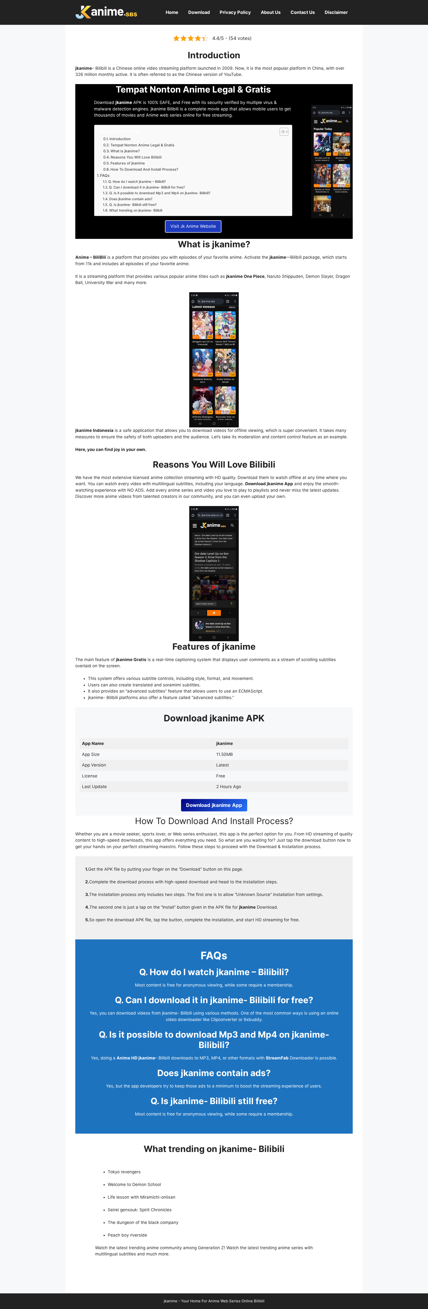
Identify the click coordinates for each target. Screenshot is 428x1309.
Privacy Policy (235, 12)
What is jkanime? (125, 151)
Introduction (120, 139)
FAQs (104, 175)
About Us (271, 12)
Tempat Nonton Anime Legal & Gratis (142, 145)
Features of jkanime (127, 163)
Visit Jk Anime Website (193, 226)
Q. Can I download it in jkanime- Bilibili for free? (147, 187)
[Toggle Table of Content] (281, 132)
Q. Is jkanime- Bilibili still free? (133, 205)
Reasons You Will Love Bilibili (136, 157)
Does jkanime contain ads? (130, 199)
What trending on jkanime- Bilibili (135, 210)
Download (199, 12)
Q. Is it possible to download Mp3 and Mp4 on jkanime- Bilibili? (159, 193)
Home (172, 12)
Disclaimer (336, 12)
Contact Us (303, 12)
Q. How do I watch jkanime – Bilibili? (137, 182)
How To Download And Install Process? (144, 169)
